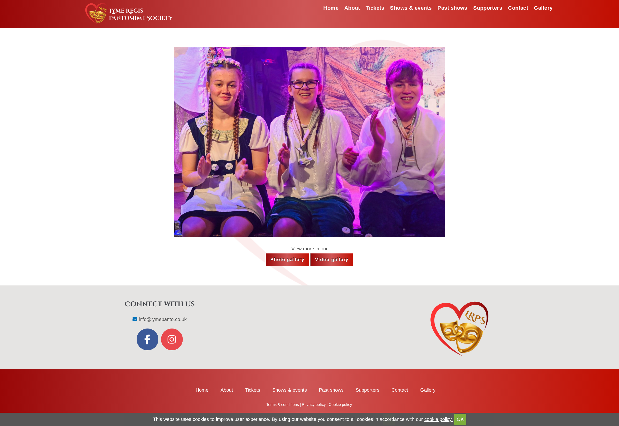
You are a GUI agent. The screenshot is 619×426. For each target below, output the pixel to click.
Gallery (543, 8)
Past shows (452, 8)
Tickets (375, 8)
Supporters (487, 8)
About (352, 8)
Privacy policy (314, 405)
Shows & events (411, 8)
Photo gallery (287, 259)
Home (331, 8)
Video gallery (332, 259)
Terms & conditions (282, 405)
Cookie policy (340, 405)
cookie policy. (438, 419)
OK (460, 419)
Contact (518, 8)
